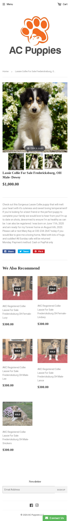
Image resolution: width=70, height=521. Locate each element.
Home (5, 71)
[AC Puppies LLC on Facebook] (31, 505)
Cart (64, 4)
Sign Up (61, 489)
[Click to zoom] (35, 117)
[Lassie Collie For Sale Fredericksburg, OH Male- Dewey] (16, 161)
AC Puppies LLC (36, 515)
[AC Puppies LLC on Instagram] (37, 505)
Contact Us (56, 518)
